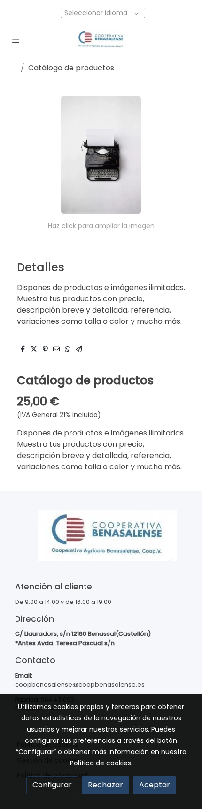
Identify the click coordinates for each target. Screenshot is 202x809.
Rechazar (105, 784)
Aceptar (154, 784)
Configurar (52, 784)
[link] (101, 40)
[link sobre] (101, 541)
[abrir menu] (16, 40)
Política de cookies (100, 763)
